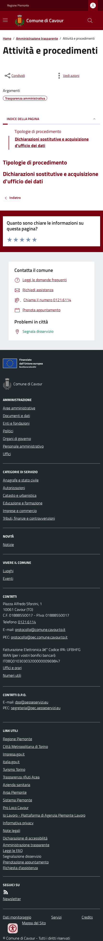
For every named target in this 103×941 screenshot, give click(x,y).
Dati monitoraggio (17, 917)
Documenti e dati (16, 415)
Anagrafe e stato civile (21, 480)
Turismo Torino (14, 769)
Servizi (56, 917)
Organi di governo (17, 438)
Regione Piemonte (18, 5)
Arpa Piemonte (15, 792)
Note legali (11, 830)
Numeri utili (12, 675)
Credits (87, 917)
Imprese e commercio (20, 510)
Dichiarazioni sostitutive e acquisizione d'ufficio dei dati (50, 177)
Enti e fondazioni (16, 423)
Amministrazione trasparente (37, 38)
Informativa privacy (18, 823)
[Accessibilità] (13, 928)
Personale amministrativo (23, 446)
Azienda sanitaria (16, 785)
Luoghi (8, 571)
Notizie (8, 544)
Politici (8, 431)
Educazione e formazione (22, 503)
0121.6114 (27, 622)
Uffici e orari (12, 668)
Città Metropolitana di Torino (25, 746)
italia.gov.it (11, 762)
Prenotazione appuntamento (26, 862)
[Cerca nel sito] (88, 20)
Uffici (7, 454)
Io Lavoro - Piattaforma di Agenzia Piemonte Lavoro (44, 815)
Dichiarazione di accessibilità (25, 838)
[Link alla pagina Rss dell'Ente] (6, 892)
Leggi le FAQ (13, 850)
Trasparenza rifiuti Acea (21, 777)
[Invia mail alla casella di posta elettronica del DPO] (31, 702)
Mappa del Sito (34, 923)
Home (7, 38)
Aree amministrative (19, 408)
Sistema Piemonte (17, 800)
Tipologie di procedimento (35, 162)
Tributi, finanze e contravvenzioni (29, 518)
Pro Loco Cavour (16, 807)
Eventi (8, 578)
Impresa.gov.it (14, 754)
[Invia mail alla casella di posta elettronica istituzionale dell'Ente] (40, 629)
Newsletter (12, 899)
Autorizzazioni (14, 488)
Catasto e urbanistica (19, 495)
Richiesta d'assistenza (20, 868)
